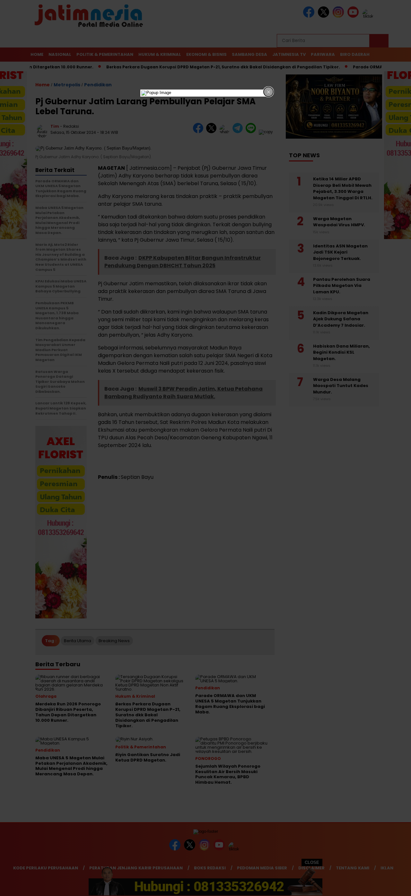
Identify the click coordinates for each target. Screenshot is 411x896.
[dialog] (205, 93)
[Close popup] (268, 92)
